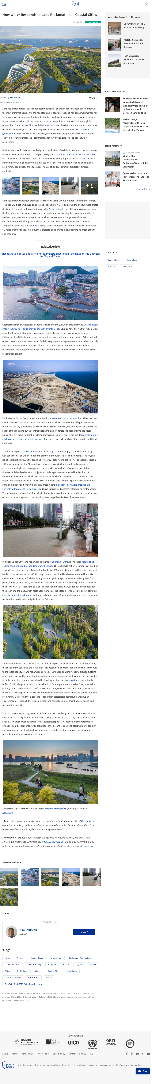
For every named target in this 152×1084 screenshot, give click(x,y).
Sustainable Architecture (80, 958)
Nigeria (53, 451)
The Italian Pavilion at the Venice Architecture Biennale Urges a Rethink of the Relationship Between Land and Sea (136, 106)
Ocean (86, 158)
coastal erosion (12, 964)
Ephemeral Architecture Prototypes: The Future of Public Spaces (136, 177)
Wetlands (75, 680)
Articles (20, 958)
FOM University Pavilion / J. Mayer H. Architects (134, 59)
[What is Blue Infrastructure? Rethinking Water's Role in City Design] (112, 158)
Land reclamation (13, 977)
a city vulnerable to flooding (19, 595)
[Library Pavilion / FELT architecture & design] (114, 28)
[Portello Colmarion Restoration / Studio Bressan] (114, 44)
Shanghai (56, 561)
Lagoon (79, 964)
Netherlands (49, 125)
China (32, 125)
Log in (146, 4)
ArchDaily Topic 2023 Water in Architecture (23, 984)
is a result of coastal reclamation (65, 418)
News (7, 958)
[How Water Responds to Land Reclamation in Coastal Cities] (9, 877)
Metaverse (127, 266)
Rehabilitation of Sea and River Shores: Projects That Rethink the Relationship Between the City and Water (51, 255)
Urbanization (56, 958)
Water (37, 971)
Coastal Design (36, 958)
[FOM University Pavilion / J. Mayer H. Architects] (114, 60)
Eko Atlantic (31, 451)
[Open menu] (4, 3)
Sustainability (114, 260)
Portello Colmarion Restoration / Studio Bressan (134, 43)
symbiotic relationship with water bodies (76, 154)
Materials (112, 266)
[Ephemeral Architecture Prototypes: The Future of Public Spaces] (112, 179)
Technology (132, 260)
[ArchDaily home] (76, 3)
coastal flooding (33, 964)
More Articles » (143, 189)
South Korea (33, 977)
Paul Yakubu (28, 930)
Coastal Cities (53, 971)
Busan (19, 418)
